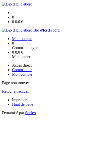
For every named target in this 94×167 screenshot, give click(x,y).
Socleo (30, 113)
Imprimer (19, 100)
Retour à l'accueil (15, 91)
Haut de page (22, 104)
